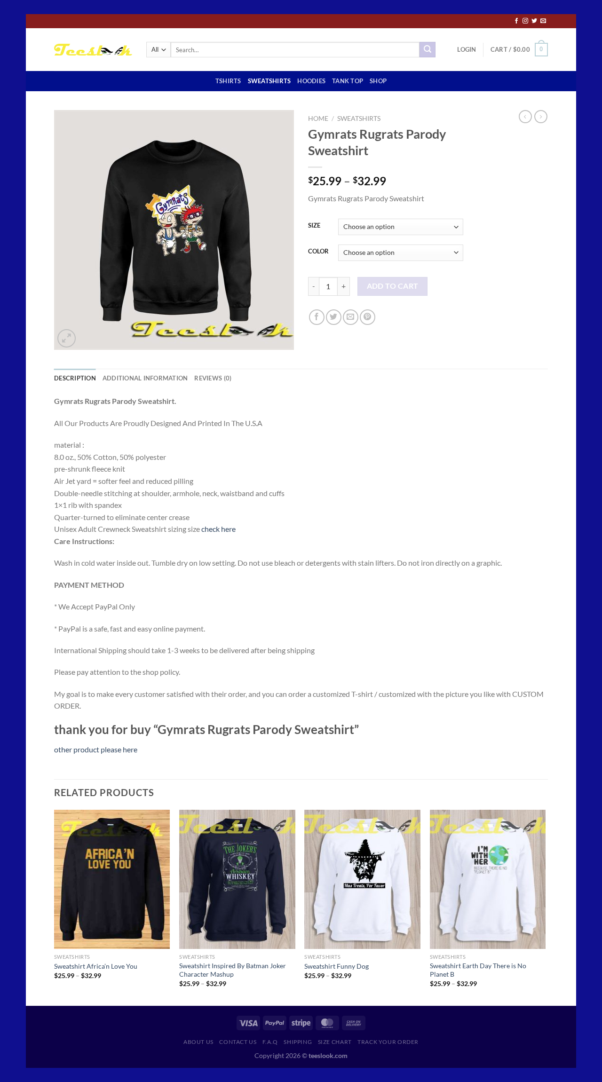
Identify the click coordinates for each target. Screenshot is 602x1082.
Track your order (388, 1041)
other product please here (95, 749)
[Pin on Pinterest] (367, 317)
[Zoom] (66, 338)
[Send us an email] (543, 21)
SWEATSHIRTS (269, 81)
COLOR (318, 251)
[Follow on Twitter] (534, 21)
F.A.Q (270, 1041)
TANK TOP (347, 81)
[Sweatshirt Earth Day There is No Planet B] (488, 879)
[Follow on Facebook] (516, 21)
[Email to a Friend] (350, 317)
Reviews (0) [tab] (212, 378)
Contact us (237, 1041)
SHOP (378, 81)
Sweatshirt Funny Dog (336, 966)
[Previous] (55, 907)
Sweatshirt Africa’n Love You (95, 966)
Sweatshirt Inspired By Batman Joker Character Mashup (232, 970)
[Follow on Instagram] (525, 21)
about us (198, 1041)
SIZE (314, 225)
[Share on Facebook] (317, 317)
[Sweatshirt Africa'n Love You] (112, 879)
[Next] (545, 907)
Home (318, 118)
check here (218, 528)
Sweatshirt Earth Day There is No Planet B (478, 970)
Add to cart (393, 286)
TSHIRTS (228, 81)
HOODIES (311, 81)
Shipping (298, 1041)
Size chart (335, 1041)
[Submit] (428, 50)
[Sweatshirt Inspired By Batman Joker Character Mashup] (237, 879)
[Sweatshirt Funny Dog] (362, 879)
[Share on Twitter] (333, 317)
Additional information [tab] (145, 378)
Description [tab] (75, 378)
